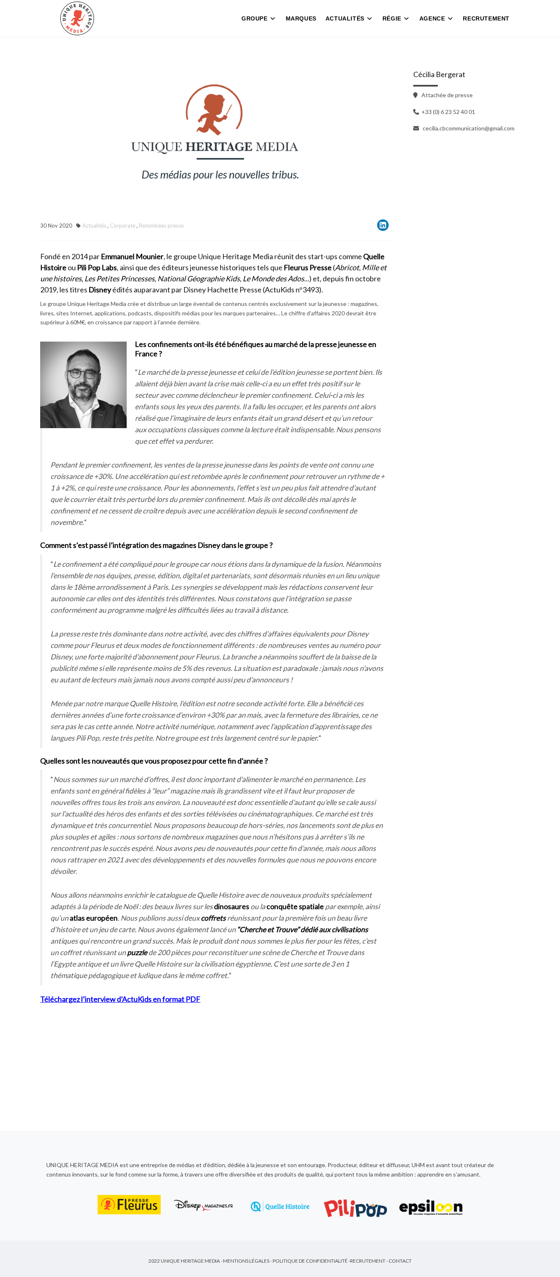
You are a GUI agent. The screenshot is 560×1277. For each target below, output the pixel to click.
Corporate (122, 225)
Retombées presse (161, 225)
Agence (432, 18)
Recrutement (486, 18)
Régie (391, 18)
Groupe (254, 18)
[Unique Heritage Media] (77, 18)
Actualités (345, 18)
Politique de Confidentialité (310, 1261)
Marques (301, 18)
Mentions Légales (246, 1261)
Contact (400, 1261)
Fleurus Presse (308, 267)
